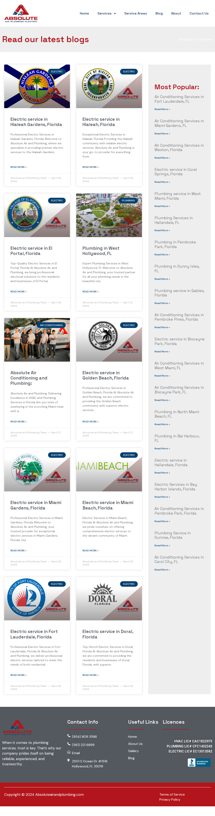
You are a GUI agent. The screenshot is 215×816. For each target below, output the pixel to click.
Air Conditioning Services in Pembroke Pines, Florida (179, 317)
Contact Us (199, 13)
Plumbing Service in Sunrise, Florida (173, 535)
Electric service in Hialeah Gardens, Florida (36, 121)
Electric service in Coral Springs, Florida (176, 171)
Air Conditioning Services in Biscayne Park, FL (179, 389)
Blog (159, 13)
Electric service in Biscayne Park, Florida (180, 341)
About (176, 13)
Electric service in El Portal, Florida (31, 250)
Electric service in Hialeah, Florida (101, 121)
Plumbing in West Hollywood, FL (101, 250)
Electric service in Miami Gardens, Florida (35, 505)
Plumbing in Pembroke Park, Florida (175, 244)
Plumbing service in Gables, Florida (179, 293)
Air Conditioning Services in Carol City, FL (179, 559)
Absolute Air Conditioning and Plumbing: (28, 378)
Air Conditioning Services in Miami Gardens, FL (179, 123)
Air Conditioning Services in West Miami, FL (179, 365)
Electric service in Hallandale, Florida (171, 462)
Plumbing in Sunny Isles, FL (177, 268)
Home (84, 13)
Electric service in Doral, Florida (108, 634)
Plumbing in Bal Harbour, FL (177, 438)
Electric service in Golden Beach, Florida (106, 375)
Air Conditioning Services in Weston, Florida (179, 147)
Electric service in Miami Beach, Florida (108, 505)
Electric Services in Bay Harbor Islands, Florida (176, 486)
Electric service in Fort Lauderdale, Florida (34, 634)
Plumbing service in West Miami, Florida (178, 196)
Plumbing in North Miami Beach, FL (177, 414)
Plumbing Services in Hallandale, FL (174, 220)
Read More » (18, 167)
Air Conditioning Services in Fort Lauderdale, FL (179, 99)
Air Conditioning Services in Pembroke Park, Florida (179, 511)
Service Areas (135, 13)
